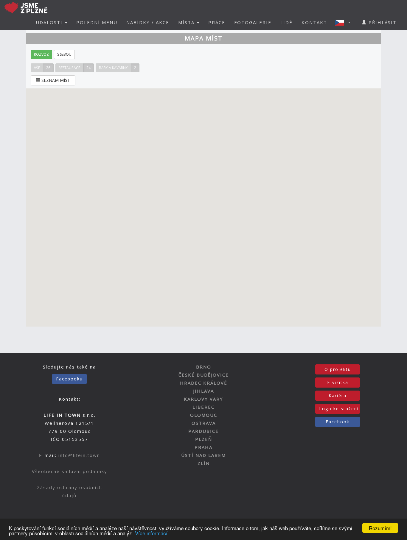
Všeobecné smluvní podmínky (69, 471)
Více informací (151, 533)
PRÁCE (216, 22)
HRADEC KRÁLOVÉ (203, 383)
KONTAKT (314, 22)
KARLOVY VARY (203, 399)
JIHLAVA (203, 391)
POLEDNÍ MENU (96, 22)
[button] (344, 22)
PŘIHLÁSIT (382, 22)
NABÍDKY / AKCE (147, 22)
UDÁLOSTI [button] (50, 22)
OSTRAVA (204, 423)
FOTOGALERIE (252, 22)
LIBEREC (203, 407)
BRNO (203, 367)
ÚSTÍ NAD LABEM (203, 455)
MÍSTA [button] (187, 22)
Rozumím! (380, 528)
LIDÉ (286, 22)
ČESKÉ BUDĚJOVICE (203, 375)
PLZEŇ (203, 439)
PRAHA (203, 447)
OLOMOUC (203, 415)
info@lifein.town (79, 455)
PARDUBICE (203, 431)
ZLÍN (204, 463)
